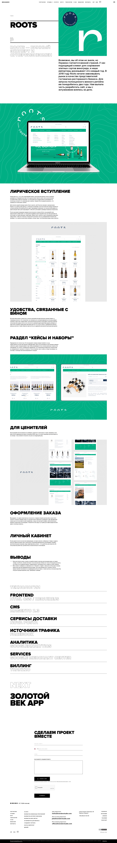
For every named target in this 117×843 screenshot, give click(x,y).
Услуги (56, 2)
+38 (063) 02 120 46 (84, 815)
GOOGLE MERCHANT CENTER (40, 657)
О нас (75, 2)
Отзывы (49, 2)
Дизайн (11, 37)
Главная (11, 15)
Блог (61, 2)
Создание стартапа (29, 822)
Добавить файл (43, 778)
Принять (104, 841)
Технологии (68, 2)
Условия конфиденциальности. (16, 841)
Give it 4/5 (15, 803)
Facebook (104, 811)
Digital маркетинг (29, 825)
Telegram (104, 818)
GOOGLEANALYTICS (30, 646)
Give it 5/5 (17, 803)
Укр (94, 2)
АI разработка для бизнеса (31, 820)
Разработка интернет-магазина (33, 816)
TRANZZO (20, 669)
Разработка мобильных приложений (34, 814)
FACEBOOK (22, 634)
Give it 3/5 (14, 803)
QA (10, 41)
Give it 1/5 (11, 803)
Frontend (12, 39)
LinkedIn (104, 815)
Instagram (104, 813)
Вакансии (81, 2)
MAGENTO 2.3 (24, 610)
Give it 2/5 (12, 803)
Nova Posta (24, 622)
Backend (12, 40)
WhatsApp (104, 820)
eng (97, 2)
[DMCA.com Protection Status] (103, 829)
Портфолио (42, 2)
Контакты (88, 2)
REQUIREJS (47, 599)
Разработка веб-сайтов (30, 818)
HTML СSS (21, 599)
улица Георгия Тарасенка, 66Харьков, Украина (86, 812)
